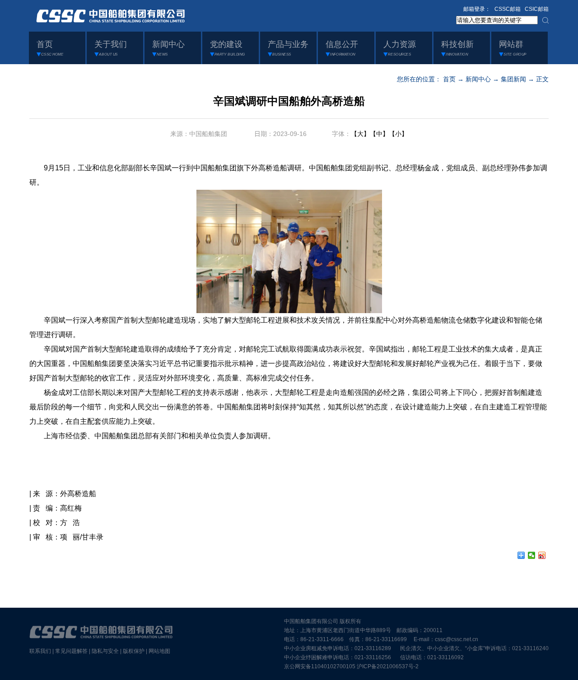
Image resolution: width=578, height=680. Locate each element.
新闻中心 (478, 79)
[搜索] (545, 20)
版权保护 (133, 651)
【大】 (360, 133)
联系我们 (40, 651)
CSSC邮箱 (507, 9)
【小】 (398, 133)
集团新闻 (513, 79)
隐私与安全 (105, 651)
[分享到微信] (532, 555)
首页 (449, 79)
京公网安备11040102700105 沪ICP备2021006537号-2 (351, 666)
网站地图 (159, 651)
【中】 (379, 133)
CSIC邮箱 (537, 9)
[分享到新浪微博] (542, 555)
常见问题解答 (71, 651)
